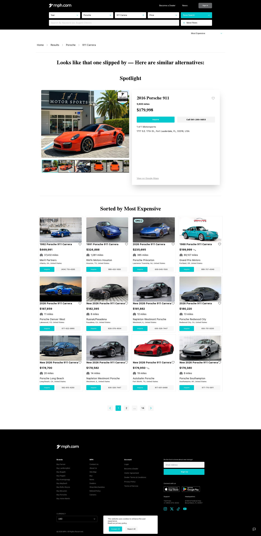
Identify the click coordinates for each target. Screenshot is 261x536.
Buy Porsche (62, 495)
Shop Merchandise (97, 487)
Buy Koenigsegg (63, 480)
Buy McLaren (62, 491)
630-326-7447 (161, 328)
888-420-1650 (114, 269)
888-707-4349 (207, 269)
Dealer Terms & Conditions (135, 477)
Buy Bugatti (61, 472)
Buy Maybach (62, 483)
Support (167, 496)
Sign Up (184, 472)
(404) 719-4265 (68, 269)
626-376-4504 (114, 328)
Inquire (155, 120)
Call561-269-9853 (196, 119)
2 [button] (126, 408)
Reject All (131, 529)
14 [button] (142, 408)
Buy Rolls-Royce (63, 487)
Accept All (115, 529)
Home (40, 45)
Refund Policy (95, 491)
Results (55, 45)
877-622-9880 (68, 328)
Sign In (205, 5)
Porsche (71, 45)
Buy (91, 476)
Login (126, 464)
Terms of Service (131, 486)
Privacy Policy (130, 482)
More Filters (192, 23)
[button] (110, 408)
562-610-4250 (68, 388)
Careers (93, 495)
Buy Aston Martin (63, 499)
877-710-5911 (208, 388)
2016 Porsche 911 (153, 98)
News (185, 5)
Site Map (93, 472)
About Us (93, 468)
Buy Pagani (61, 476)
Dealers (93, 483)
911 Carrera (89, 45)
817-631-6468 (161, 388)
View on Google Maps (148, 178)
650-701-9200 (207, 328)
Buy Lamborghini (63, 468)
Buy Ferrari (61, 464)
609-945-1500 (161, 269)
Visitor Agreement (131, 473)
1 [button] (118, 408)
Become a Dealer (167, 5)
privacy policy (121, 523)
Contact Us (94, 464)
